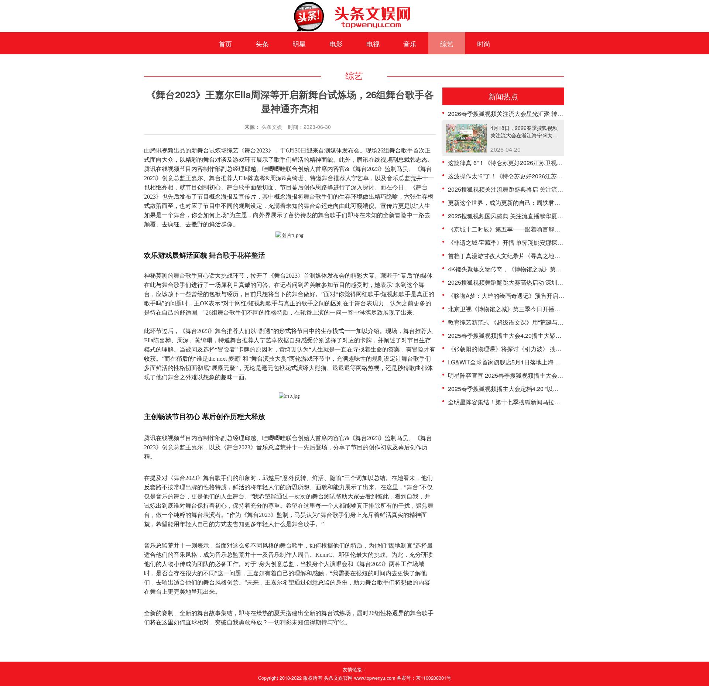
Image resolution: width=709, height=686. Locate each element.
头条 (262, 43)
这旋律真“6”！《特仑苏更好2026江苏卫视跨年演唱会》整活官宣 (532, 162)
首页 (225, 43)
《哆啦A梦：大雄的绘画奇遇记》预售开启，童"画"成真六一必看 (532, 295)
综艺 (446, 43)
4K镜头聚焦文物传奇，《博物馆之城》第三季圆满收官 (519, 269)
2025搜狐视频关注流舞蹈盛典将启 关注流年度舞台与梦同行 (526, 189)
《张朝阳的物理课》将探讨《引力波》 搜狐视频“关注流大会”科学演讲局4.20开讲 (554, 348)
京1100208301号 (433, 678)
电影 (336, 43)
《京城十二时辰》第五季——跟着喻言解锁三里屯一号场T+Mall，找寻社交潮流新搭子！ (563, 229)
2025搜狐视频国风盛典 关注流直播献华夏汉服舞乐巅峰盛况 (526, 216)
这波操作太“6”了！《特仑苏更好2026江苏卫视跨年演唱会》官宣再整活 (541, 176)
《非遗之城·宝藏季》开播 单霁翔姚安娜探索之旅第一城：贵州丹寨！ (538, 242)
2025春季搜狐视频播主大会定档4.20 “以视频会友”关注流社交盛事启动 (539, 388)
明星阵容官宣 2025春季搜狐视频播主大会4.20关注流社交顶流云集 (535, 375)
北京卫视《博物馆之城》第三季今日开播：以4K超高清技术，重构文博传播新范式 (555, 309)
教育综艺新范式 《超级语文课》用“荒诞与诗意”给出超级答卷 (527, 322)
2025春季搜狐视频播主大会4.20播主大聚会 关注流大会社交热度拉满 (538, 335)
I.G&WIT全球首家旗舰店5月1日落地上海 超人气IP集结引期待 (528, 362)
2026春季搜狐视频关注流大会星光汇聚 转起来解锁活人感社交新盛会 (538, 113)
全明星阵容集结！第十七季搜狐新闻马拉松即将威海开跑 (522, 402)
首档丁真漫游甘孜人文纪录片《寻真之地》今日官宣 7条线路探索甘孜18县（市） (554, 255)
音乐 (410, 43)
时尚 (483, 43)
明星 (299, 43)
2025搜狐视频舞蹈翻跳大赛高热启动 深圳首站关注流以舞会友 (529, 282)
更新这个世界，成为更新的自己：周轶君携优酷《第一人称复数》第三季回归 (548, 202)
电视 (373, 43)
